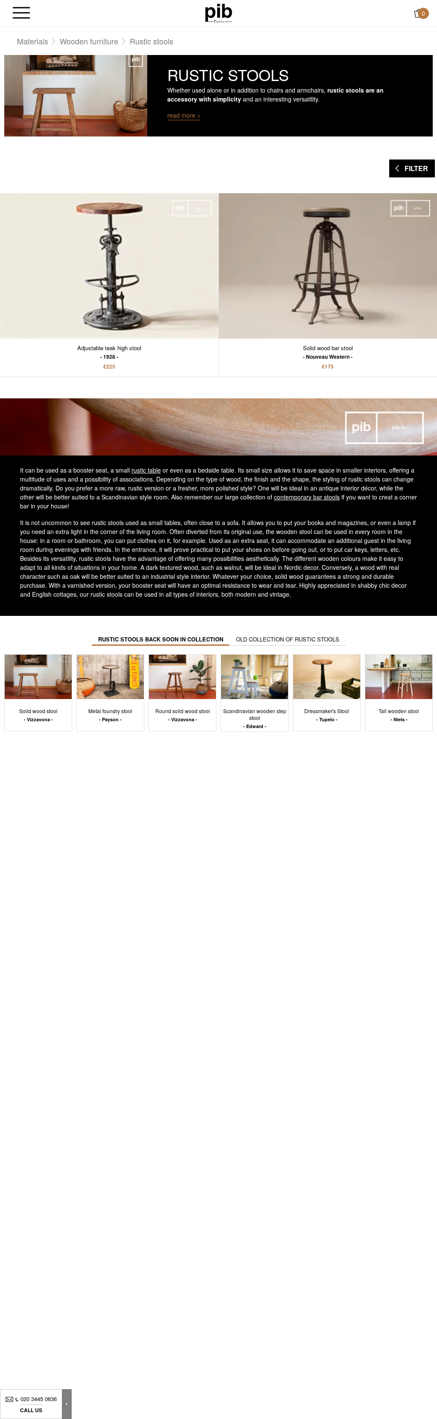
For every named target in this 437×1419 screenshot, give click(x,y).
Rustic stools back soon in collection (160, 639)
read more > (184, 115)
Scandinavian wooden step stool (254, 718)
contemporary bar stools (307, 497)
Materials (32, 40)
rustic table (146, 470)
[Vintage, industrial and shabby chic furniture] (219, 12)
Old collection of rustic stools (287, 639)
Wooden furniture (89, 40)
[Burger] (21, 13)
